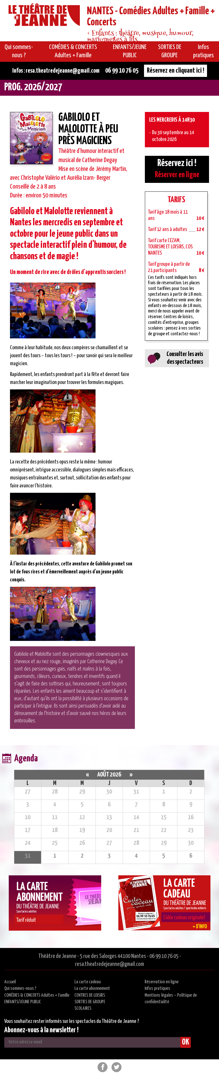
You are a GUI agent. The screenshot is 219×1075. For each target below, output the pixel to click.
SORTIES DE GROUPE (89, 1002)
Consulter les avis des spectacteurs (185, 358)
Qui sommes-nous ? (20, 988)
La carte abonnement (92, 988)
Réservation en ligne (162, 982)
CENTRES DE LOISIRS (89, 995)
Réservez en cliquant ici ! (175, 70)
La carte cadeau (87, 982)
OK (185, 1042)
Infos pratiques (157, 988)
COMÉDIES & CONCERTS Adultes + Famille (36, 995)
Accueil (10, 982)
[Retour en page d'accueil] (44, 15)
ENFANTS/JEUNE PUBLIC (22, 1002)
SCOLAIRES (82, 1008)
